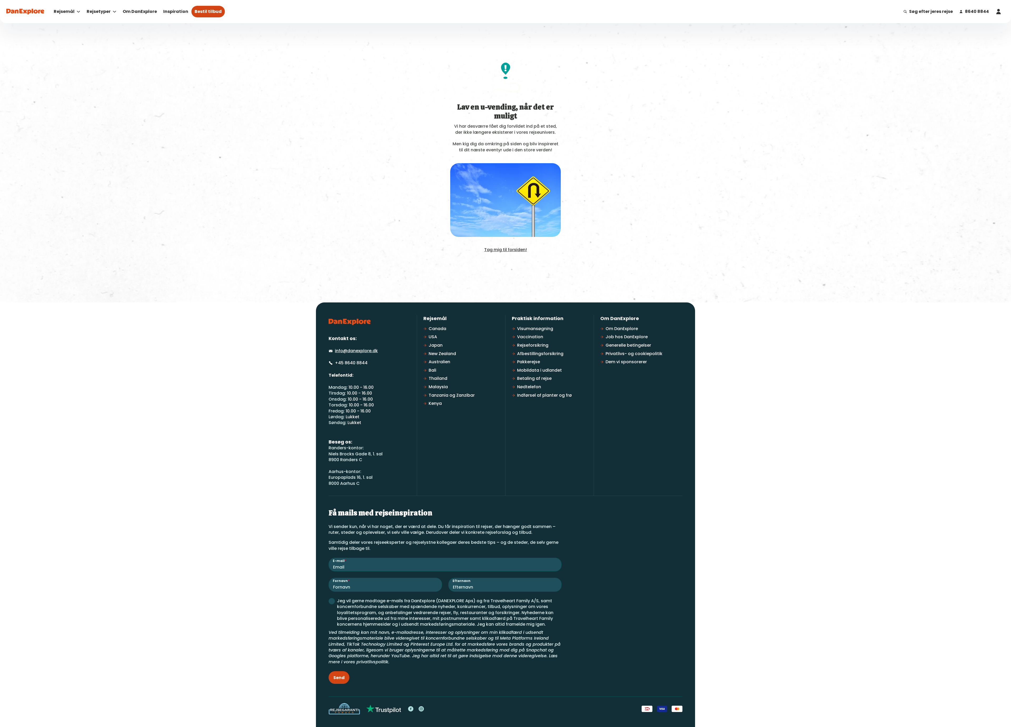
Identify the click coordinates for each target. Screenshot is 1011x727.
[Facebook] (411, 709)
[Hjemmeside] (25, 11)
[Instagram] (421, 709)
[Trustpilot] (383, 709)
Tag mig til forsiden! (505, 250)
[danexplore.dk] (350, 322)
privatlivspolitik (372, 662)
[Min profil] (998, 11)
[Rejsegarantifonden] (344, 708)
